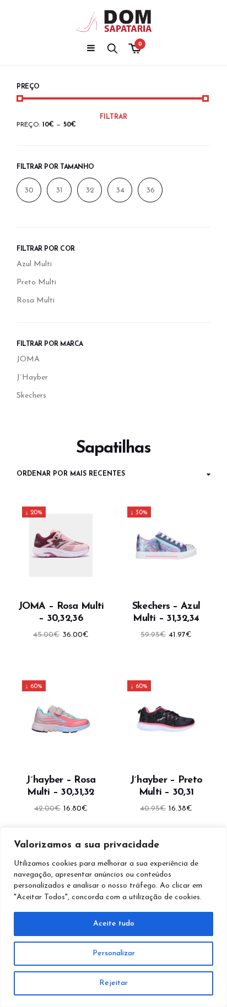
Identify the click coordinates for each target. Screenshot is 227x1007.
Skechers (31, 396)
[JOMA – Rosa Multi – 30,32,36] (61, 545)
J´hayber (32, 377)
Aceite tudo (113, 924)
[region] (113, 917)
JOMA (28, 359)
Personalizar (114, 953)
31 (59, 190)
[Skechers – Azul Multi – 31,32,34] (166, 545)
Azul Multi (34, 264)
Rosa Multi (36, 300)
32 (89, 190)
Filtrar (113, 117)
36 (150, 190)
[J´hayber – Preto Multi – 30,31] (166, 719)
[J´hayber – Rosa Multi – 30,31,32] (61, 719)
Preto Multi (36, 282)
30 (29, 190)
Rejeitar (113, 983)
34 (120, 190)
